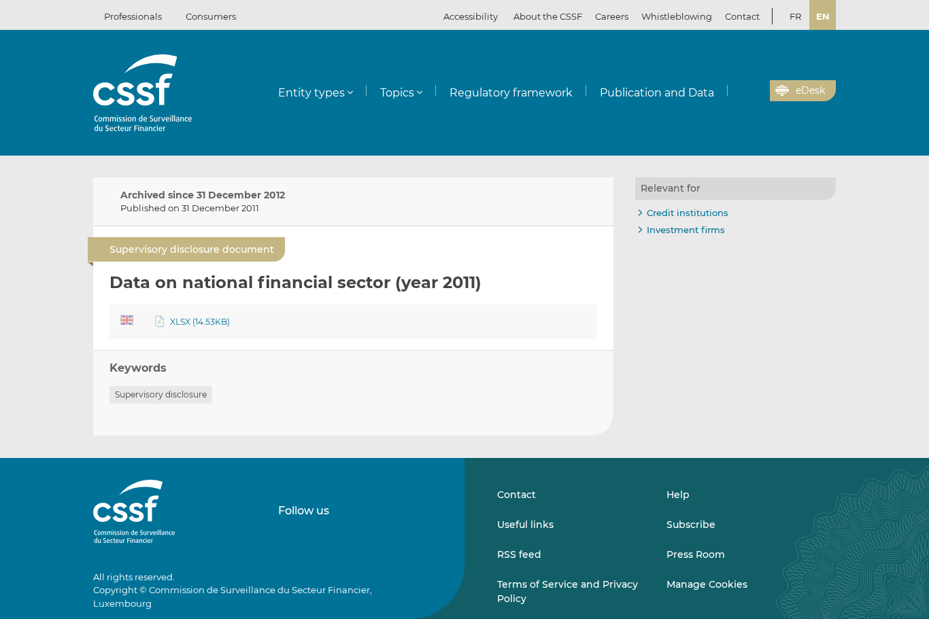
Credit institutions (687, 212)
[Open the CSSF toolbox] (754, 91)
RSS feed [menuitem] (519, 554)
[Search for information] (738, 91)
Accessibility (470, 16)
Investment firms (686, 229)
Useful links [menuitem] (525, 524)
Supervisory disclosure (161, 394)
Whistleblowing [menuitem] (676, 16)
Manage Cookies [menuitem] (706, 584)
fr (795, 16)
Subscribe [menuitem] (690, 524)
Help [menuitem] (678, 495)
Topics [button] (397, 92)
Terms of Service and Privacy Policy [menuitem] (567, 591)
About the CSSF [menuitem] (547, 16)
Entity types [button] (311, 92)
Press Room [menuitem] (695, 554)
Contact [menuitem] (742, 16)
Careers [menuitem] (611, 16)
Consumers (211, 16)
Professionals (133, 16)
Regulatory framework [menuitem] (511, 92)
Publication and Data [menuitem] (657, 92)
